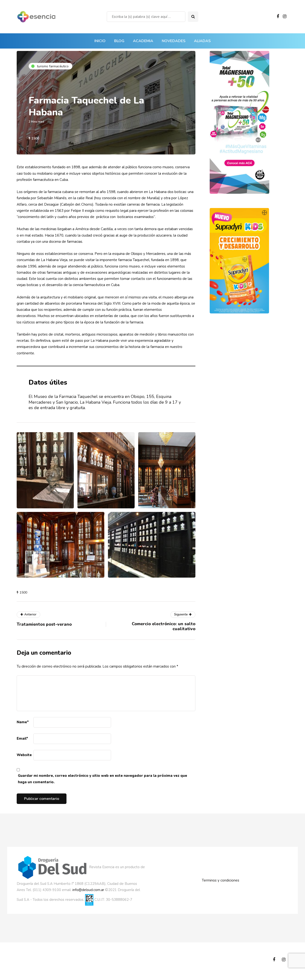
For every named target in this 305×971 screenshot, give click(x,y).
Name (23, 722)
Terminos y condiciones (220, 880)
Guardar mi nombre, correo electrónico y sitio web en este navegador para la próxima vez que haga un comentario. (102, 778)
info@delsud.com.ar (88, 889)
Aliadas (202, 41)
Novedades (173, 41)
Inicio (100, 41)
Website (24, 755)
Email (22, 738)
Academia (143, 41)
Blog (119, 41)
